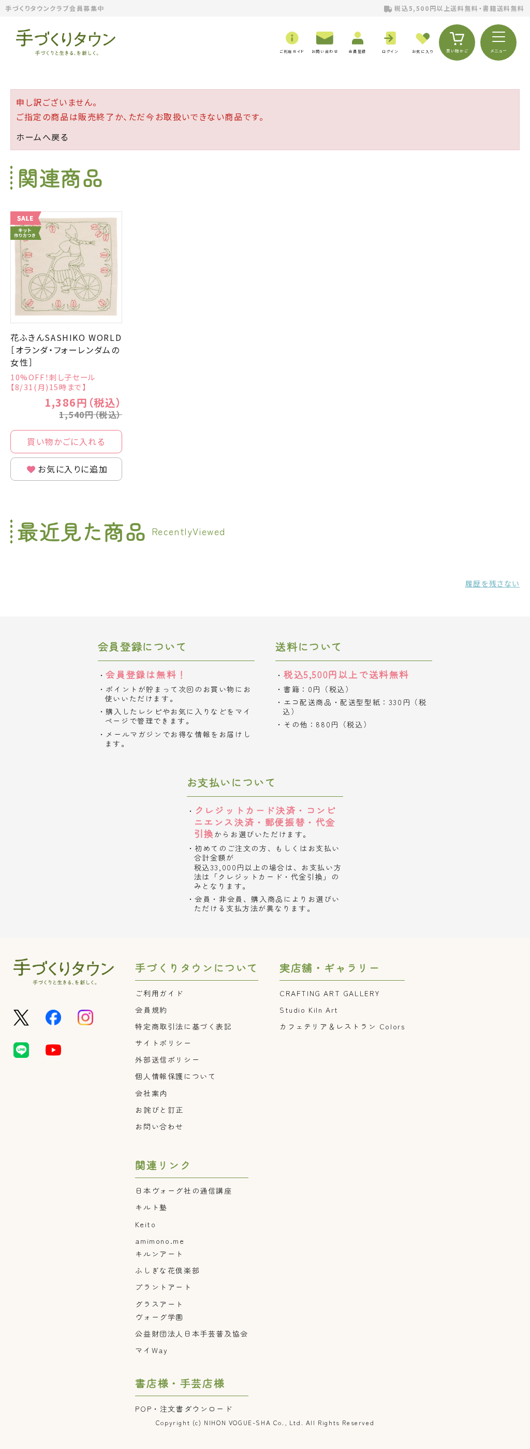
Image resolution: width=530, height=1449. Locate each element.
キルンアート (159, 1254)
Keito (145, 1224)
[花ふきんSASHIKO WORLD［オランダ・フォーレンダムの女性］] (66, 267)
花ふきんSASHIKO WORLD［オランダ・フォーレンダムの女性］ (66, 349)
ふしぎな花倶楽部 (167, 1270)
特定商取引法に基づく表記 (183, 1026)
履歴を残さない (492, 583)
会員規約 (151, 1010)
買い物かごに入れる (66, 441)
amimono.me (159, 1241)
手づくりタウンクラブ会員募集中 (55, 8)
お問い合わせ (159, 1126)
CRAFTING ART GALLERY (329, 993)
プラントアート (163, 1287)
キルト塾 (151, 1207)
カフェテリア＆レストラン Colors (342, 1026)
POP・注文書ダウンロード (183, 1408)
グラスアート (159, 1304)
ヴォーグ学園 (159, 1317)
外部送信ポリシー (167, 1059)
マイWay (151, 1350)
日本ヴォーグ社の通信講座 (183, 1190)
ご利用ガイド (159, 993)
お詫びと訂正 (159, 1109)
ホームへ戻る (42, 137)
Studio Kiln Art (308, 1010)
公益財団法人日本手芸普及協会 (191, 1333)
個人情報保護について (175, 1076)
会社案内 (151, 1093)
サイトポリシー (163, 1043)
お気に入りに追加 (73, 469)
